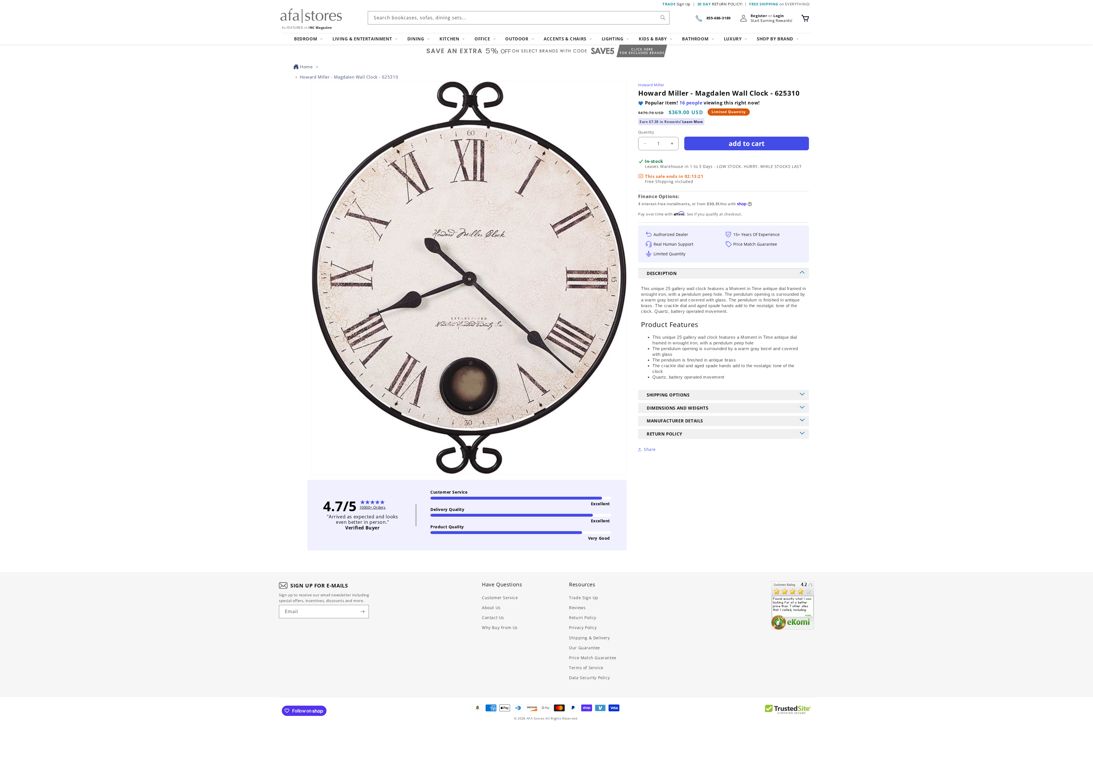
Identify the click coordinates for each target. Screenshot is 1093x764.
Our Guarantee (584, 647)
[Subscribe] (362, 611)
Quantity (646, 132)
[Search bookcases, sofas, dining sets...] (663, 17)
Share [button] (650, 449)
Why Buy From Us (500, 627)
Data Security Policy (589, 677)
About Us (491, 607)
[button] (805, 18)
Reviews (577, 607)
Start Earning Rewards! (771, 20)
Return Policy (582, 617)
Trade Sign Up (583, 597)
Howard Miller (651, 84)
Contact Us (493, 617)
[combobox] (518, 17)
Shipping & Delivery (589, 637)
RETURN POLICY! (720, 4)
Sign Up (676, 4)
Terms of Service (586, 667)
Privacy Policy (583, 627)
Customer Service (500, 597)
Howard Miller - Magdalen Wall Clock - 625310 (349, 77)
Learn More (692, 121)
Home (306, 66)
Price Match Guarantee (593, 657)
